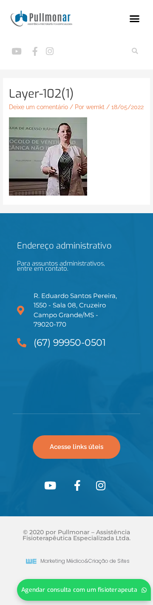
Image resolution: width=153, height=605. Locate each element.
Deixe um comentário (38, 107)
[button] (135, 19)
